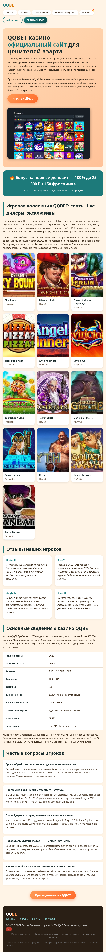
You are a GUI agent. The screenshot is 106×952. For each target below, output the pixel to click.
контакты (86, 12)
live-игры (10, 12)
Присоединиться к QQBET (53, 895)
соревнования (41, 12)
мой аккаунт (12, 20)
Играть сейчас (23, 98)
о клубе (24, 12)
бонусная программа (65, 12)
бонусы (36, 918)
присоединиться (35, 20)
